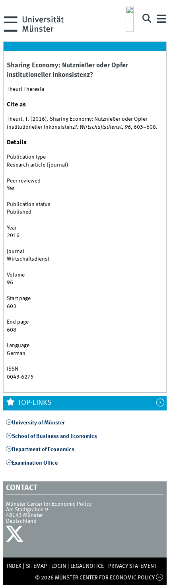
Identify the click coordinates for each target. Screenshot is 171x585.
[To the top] (159, 578)
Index (14, 566)
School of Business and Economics (54, 436)
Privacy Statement (132, 566)
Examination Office (35, 463)
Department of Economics (43, 449)
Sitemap (36, 566)
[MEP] (130, 19)
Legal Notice (87, 566)
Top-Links (34, 402)
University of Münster (38, 423)
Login (58, 566)
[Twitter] (15, 536)
